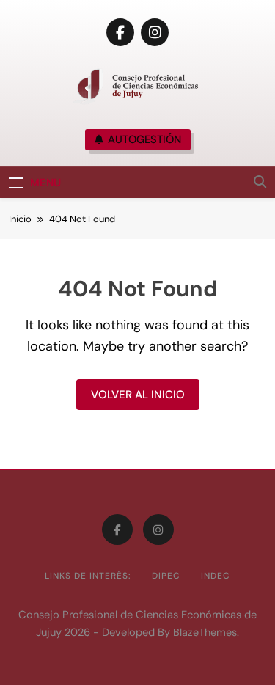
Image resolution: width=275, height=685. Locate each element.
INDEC (215, 576)
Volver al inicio (138, 394)
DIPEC (166, 576)
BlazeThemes (205, 632)
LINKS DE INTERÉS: (88, 576)
